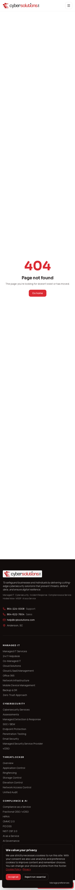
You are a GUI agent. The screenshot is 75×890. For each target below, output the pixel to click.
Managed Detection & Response (22, 719)
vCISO (6, 748)
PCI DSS (7, 826)
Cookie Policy (13, 869)
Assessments (11, 714)
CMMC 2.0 (9, 821)
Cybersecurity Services (16, 709)
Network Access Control (17, 787)
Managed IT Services (15, 651)
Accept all (13, 876)
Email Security (11, 738)
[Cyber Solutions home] (21, 5)
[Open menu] (68, 5)
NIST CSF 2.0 (10, 831)
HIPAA (6, 816)
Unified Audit (10, 792)
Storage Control (12, 777)
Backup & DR (10, 690)
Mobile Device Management (19, 685)
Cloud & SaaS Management (18, 670)
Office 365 (8, 675)
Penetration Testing (14, 734)
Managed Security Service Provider (23, 743)
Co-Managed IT (12, 661)
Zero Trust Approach (15, 695)
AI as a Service (11, 836)
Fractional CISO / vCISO (16, 811)
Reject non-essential (35, 876)
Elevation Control (13, 782)
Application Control (14, 768)
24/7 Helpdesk (11, 656)
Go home (37, 293)
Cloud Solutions (12, 665)
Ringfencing (10, 772)
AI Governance (11, 840)
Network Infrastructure (16, 680)
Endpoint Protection (14, 729)
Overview (8, 763)
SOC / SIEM (9, 724)
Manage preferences (59, 882)
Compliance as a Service (17, 806)
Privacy (27, 869)
